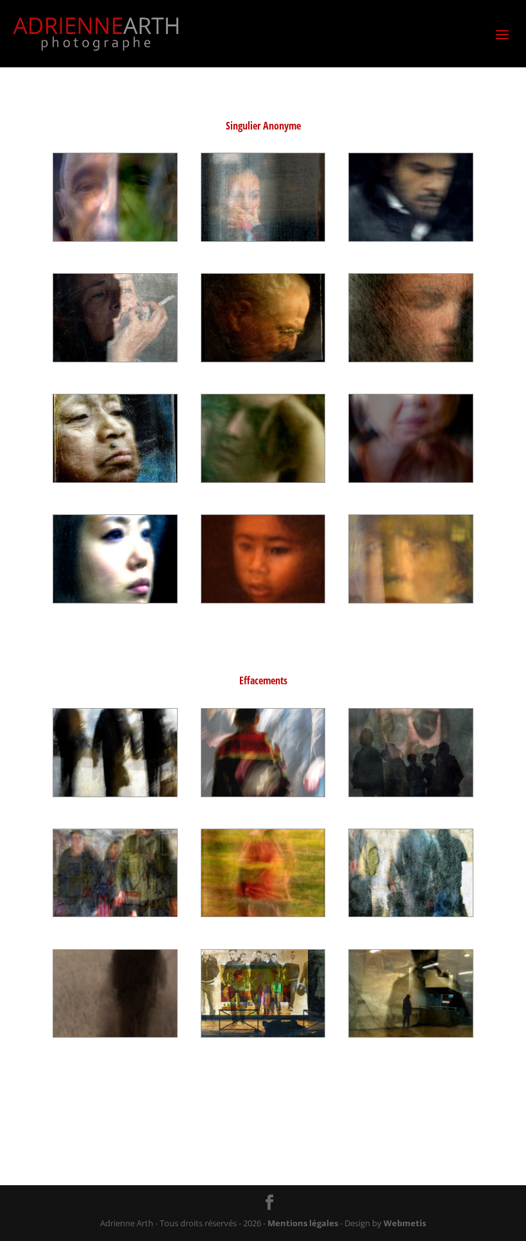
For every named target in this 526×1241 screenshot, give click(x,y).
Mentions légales (302, 1223)
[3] (411, 238)
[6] (411, 358)
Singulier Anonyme (263, 126)
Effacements (263, 680)
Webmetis (405, 1223)
